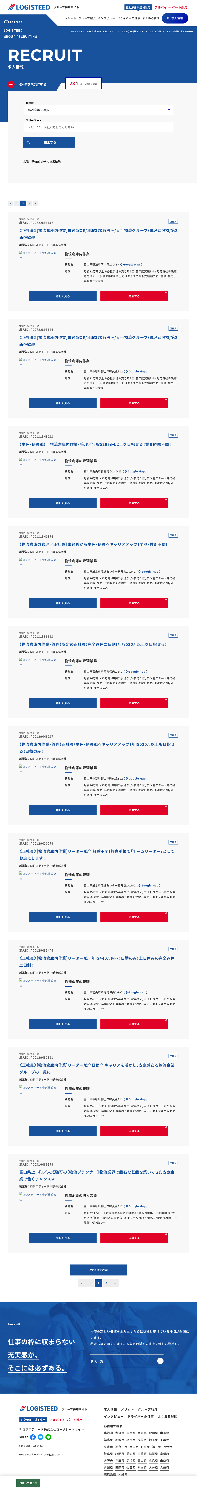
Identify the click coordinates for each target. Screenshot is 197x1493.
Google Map (131, 264)
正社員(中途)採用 (33, 1420)
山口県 (164, 1461)
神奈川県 (121, 1447)
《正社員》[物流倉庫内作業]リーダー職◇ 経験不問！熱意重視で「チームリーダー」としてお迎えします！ (96, 854)
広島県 (153, 1461)
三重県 (142, 1454)
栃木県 (131, 1440)
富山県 (134, 1447)
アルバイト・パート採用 (66, 1420)
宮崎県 (164, 1467)
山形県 (164, 1433)
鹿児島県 (110, 1474)
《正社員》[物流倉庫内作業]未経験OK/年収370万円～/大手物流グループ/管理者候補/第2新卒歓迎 (98, 234)
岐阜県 (108, 1454)
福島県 (108, 1440)
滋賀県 (153, 1454)
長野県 (167, 1447)
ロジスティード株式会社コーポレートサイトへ (54, 1429)
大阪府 (108, 1461)
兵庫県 (119, 1461)
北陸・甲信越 (155, 31)
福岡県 (119, 1467)
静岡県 (119, 1454)
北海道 (108, 1433)
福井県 (156, 1447)
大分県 (153, 1467)
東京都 (108, 1447)
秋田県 (153, 1433)
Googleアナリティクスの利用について (41, 1454)
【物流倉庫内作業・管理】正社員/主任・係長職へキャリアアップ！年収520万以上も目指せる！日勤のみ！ (97, 747)
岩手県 (131, 1433)
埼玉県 (153, 1440)
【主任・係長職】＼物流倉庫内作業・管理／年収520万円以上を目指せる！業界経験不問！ (95, 444)
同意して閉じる (28, 1483)
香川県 (108, 1467)
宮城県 (142, 1433)
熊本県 (142, 1467)
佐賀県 (131, 1467)
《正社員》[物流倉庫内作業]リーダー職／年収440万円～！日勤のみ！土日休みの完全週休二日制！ (97, 961)
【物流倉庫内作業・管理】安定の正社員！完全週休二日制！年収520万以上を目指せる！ (93, 644)
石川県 (145, 1447)
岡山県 (142, 1461)
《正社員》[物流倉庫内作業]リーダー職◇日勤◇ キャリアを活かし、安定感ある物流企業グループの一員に (96, 1068)
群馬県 (142, 1440)
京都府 (164, 1454)
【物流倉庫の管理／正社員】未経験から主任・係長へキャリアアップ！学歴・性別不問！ (93, 544)
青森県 (119, 1433)
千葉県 (164, 1440)
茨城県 (119, 1440)
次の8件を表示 (98, 1270)
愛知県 (131, 1454)
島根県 (131, 1461)
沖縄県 (123, 1474)
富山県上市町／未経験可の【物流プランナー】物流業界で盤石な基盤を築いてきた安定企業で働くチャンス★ (97, 1175)
